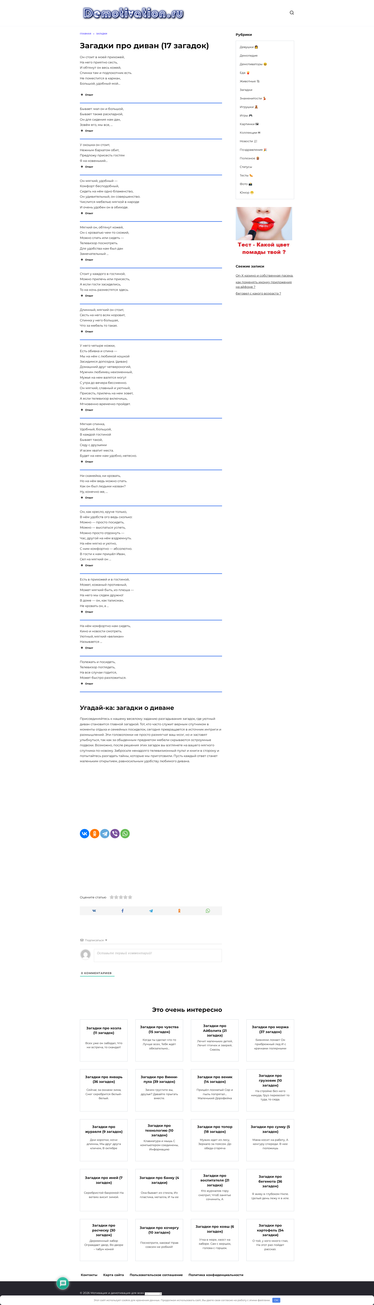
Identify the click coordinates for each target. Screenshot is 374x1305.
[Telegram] (104, 833)
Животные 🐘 (250, 81)
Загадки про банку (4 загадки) (159, 1180)
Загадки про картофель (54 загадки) (270, 1230)
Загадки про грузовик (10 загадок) (270, 1080)
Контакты (89, 1275)
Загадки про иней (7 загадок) (104, 1180)
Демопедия (249, 55)
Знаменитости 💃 (253, 98)
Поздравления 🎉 (253, 150)
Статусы (246, 167)
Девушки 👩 (249, 47)
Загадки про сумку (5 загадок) (270, 1129)
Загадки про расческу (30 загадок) (103, 1230)
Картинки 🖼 (249, 124)
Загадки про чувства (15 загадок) (159, 1029)
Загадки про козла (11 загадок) (103, 1030)
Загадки (246, 90)
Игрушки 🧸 (249, 107)
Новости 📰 (248, 141)
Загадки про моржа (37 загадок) (270, 1029)
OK (276, 1300)
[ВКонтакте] (84, 833)
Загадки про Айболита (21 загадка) (215, 1030)
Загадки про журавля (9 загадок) (104, 1129)
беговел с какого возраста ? (258, 293)
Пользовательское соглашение (156, 1275)
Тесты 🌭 (246, 175)
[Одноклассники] (94, 833)
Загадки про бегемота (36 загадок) (270, 1181)
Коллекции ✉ (250, 132)
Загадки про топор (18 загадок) (214, 1129)
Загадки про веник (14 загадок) (214, 1079)
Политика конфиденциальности (216, 1275)
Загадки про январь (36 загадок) (104, 1079)
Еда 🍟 (245, 73)
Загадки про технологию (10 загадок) (159, 1130)
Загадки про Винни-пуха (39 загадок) (159, 1079)
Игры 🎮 (246, 115)
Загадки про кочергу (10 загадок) (159, 1229)
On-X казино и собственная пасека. (264, 275)
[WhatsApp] (125, 833)
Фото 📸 (246, 184)
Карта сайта (113, 1275)
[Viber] (115, 833)
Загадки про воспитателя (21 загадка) (214, 1180)
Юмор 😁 (247, 192)
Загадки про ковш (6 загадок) (215, 1228)
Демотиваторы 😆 (253, 64)
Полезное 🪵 (250, 158)
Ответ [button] (89, 94)
